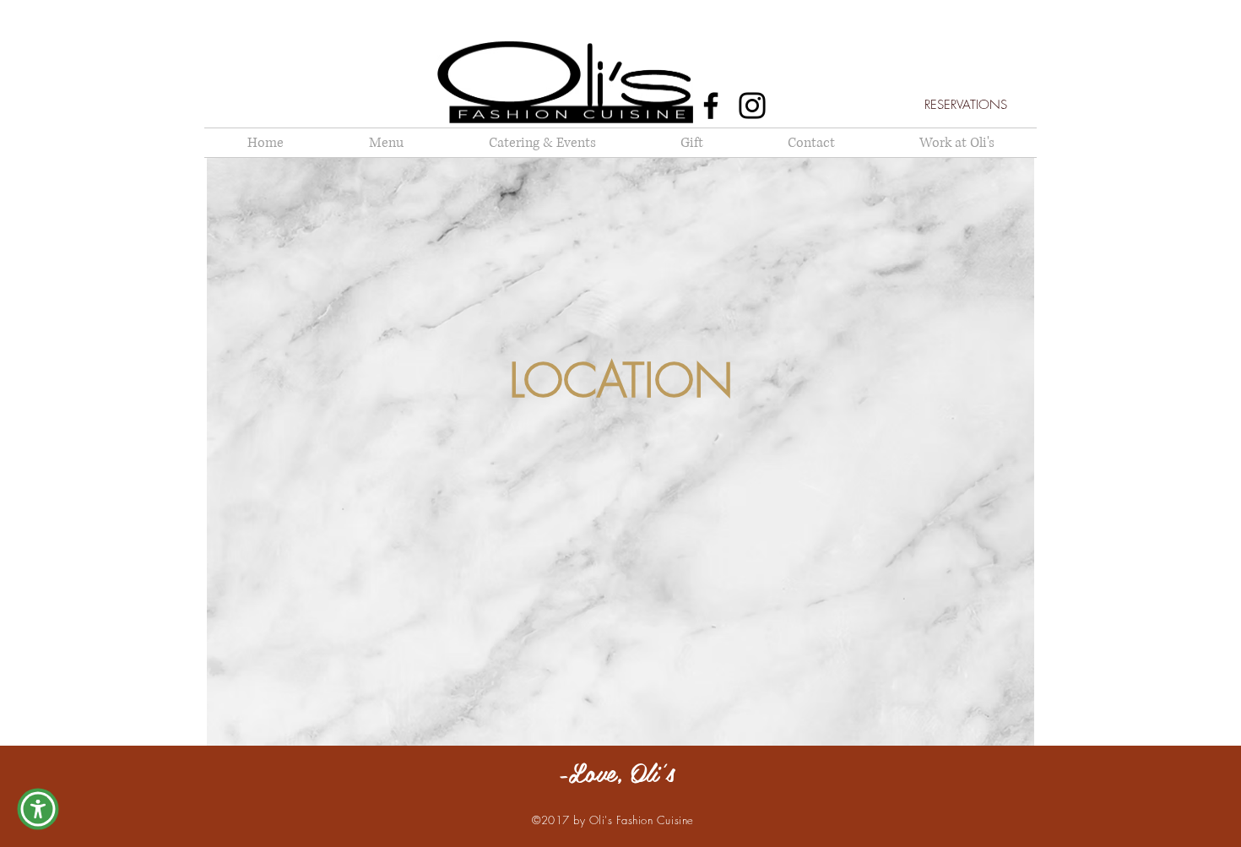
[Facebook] (711, 105)
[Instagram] (752, 105)
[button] (38, 809)
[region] (620, 452)
